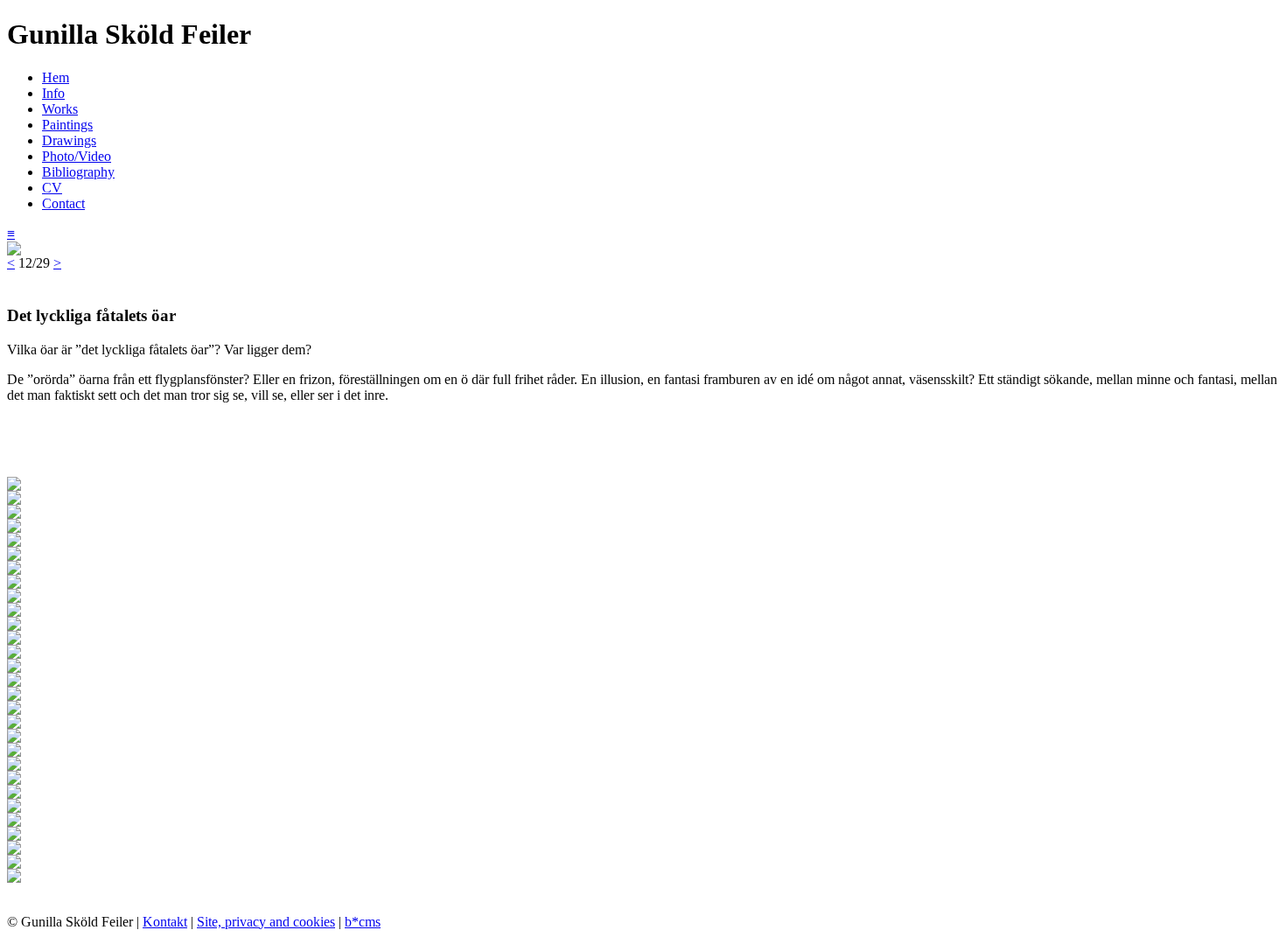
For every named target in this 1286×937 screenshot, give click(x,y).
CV (52, 187)
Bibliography (78, 171)
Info (53, 93)
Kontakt (165, 921)
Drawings (69, 140)
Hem (55, 77)
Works (60, 108)
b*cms (363, 921)
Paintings (67, 124)
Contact (63, 203)
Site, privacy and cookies (266, 921)
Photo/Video (76, 156)
